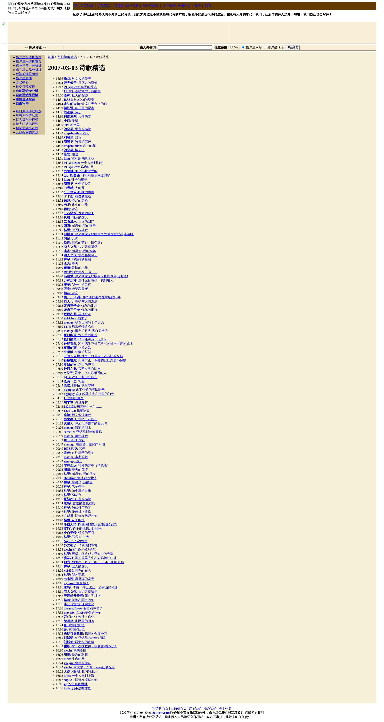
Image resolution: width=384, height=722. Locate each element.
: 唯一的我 (80, 146)
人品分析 (169, 5)
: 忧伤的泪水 (80, 305)
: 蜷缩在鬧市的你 (79, 600)
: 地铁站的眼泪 (77, 259)
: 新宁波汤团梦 (77, 415)
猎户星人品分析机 (28, 69)
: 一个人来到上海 (79, 675)
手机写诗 (103, 5)
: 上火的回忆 (79, 221)
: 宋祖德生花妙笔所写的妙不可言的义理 (98, 343)
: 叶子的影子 (75, 179)
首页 (51, 57)
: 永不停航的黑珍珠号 (84, 389)
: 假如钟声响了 (77, 507)
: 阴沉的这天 (76, 217)
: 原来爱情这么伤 (79, 326)
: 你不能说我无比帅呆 (83, 528)
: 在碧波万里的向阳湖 (84, 444)
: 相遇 (71, 154)
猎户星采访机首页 (28, 61)
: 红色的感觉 (77, 499)
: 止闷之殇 (77, 347)
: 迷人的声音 (79, 364)
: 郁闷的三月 (79, 532)
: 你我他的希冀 (80, 545)
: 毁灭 (72, 137)
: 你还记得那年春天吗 (83, 431)
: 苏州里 (72, 125)
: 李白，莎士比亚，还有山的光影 (91, 587)
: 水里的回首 (77, 663)
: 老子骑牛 (74, 486)
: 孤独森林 (76, 402)
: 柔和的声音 (74, 398)
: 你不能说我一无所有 (85, 339)
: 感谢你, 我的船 (78, 482)
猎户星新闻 (24, 78)
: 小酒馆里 (75, 541)
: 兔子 (72, 112)
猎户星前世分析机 (28, 65)
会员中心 (184, 5)
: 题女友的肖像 (79, 642)
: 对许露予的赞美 (79, 453)
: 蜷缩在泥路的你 (80, 680)
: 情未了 (74, 150)
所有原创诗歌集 (27, 115)
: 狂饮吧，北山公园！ (80, 377)
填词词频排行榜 (27, 128)
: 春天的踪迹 (76, 469)
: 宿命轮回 (79, 167)
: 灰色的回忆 (77, 570)
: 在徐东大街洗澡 (80, 301)
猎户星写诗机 (83, 5)
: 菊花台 (72, 495)
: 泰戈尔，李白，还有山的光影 (89, 667)
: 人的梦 (74, 188)
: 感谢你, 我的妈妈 (80, 251)
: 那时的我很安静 (79, 385)
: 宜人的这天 (76, 566)
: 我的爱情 (75, 650)
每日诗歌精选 (67, 57)
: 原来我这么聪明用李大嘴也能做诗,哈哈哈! (99, 234)
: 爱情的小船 (76, 267)
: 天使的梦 (77, 116)
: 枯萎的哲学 (77, 352)
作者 (198, 5)
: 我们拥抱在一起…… (80, 272)
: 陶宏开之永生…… (83, 406)
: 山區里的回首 (79, 621)
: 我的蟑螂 (79, 192)
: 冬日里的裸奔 (79, 108)
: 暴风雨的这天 (79, 579)
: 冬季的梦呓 (77, 183)
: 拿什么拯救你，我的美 (82, 91)
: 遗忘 (76, 133)
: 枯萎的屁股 (77, 196)
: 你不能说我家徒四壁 (87, 175)
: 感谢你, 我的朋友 (80, 474)
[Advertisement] (119, 33)
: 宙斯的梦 (76, 457)
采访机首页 (179, 708)
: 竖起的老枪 (76, 200)
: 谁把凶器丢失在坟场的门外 (92, 297)
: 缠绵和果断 (76, 289)
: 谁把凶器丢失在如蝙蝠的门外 (90, 558)
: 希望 (71, 120)
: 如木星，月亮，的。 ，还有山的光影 (94, 562)
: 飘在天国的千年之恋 (84, 322)
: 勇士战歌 (76, 436)
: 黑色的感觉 (77, 129)
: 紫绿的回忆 (74, 625)
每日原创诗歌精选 (28, 111)
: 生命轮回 (74, 659)
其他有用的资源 (27, 132)
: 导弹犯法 (77, 314)
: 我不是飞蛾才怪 (79, 158)
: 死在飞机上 (82, 595)
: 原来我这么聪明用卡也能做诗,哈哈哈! (96, 276)
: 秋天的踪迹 (76, 95)
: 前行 (74, 440)
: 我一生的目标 (77, 284)
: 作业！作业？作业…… (82, 616)
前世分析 (132, 5)
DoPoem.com (161, 712)
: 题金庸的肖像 (77, 490)
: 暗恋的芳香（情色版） (84, 242)
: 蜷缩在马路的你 (80, 549)
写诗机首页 (160, 708)
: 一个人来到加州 (83, 162)
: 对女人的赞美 (77, 78)
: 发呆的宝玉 (79, 213)
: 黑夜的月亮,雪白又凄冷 (86, 331)
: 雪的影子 (76, 583)
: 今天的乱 (74, 520)
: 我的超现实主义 (79, 604)
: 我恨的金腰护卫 (85, 633)
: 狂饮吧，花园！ (80, 419)
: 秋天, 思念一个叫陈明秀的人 (85, 373)
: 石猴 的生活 (76, 537)
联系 (208, 5)
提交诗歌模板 (25, 86)
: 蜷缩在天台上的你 (85, 104)
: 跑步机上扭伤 (77, 511)
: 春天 (71, 263)
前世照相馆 (151, 5)
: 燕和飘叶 (76, 684)
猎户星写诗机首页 (28, 57)
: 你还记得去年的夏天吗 (85, 423)
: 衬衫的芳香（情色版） (87, 465)
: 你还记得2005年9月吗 (84, 638)
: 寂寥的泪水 (77, 427)
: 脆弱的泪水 (80, 671)
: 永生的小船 (76, 204)
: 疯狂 (74, 448)
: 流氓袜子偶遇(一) (82, 612)
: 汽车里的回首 (80, 335)
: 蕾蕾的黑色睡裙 (79, 503)
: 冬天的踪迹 (80, 87)
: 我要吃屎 (76, 410)
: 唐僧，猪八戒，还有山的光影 (88, 553)
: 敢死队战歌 (76, 230)
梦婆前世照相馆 (27, 74)
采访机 (119, 5)
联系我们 (210, 708)
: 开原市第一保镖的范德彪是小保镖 (95, 360)
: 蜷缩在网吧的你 (80, 516)
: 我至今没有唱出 (82, 368)
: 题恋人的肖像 (80, 82)
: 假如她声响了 (83, 608)
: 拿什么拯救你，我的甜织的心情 (90, 646)
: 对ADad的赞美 (79, 99)
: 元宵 (71, 238)
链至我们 (195, 708)
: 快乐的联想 (76, 654)
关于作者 (225, 708)
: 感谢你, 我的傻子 (80, 225)
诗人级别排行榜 (27, 119)
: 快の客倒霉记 (80, 246)
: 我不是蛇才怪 (77, 688)
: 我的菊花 (74, 574)
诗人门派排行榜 (27, 124)
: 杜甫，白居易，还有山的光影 (93, 356)
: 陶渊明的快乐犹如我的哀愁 (90, 524)
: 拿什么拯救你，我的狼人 (88, 280)
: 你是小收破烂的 (80, 171)
